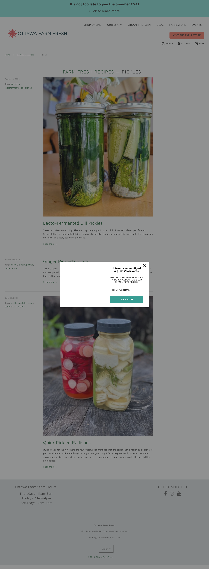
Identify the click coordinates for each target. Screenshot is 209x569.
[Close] (145, 266)
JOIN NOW (126, 299)
